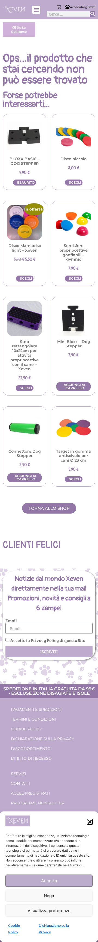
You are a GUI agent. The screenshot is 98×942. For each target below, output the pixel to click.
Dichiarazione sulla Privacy (42, 738)
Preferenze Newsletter (37, 803)
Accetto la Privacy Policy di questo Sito (47, 640)
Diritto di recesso (31, 758)
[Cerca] (92, 14)
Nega (49, 895)
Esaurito (26, 182)
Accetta (49, 880)
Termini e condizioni (33, 719)
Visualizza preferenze (49, 910)
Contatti (20, 783)
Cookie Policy (26, 729)
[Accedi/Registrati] (67, 7)
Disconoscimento (31, 748)
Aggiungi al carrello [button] (75, 386)
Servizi (18, 773)
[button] (90, 821)
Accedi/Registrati (82, 7)
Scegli (75, 182)
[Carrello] (59, 7)
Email (11, 621)
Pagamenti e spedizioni (36, 709)
